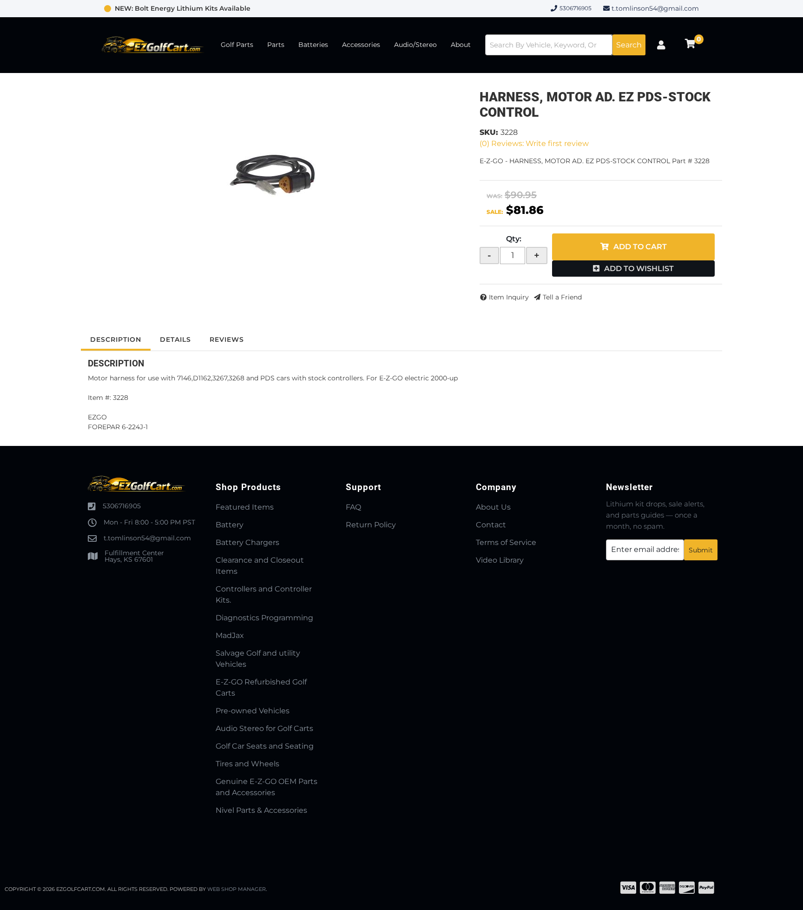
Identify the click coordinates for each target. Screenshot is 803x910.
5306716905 (122, 506)
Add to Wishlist (639, 268)
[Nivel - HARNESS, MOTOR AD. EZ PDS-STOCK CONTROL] (273, 173)
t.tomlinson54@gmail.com (655, 8)
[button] (565, 44)
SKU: (489, 132)
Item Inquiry (509, 297)
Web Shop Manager (236, 889)
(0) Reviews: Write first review (534, 143)
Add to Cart (640, 246)
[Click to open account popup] (661, 45)
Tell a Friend (562, 297)
